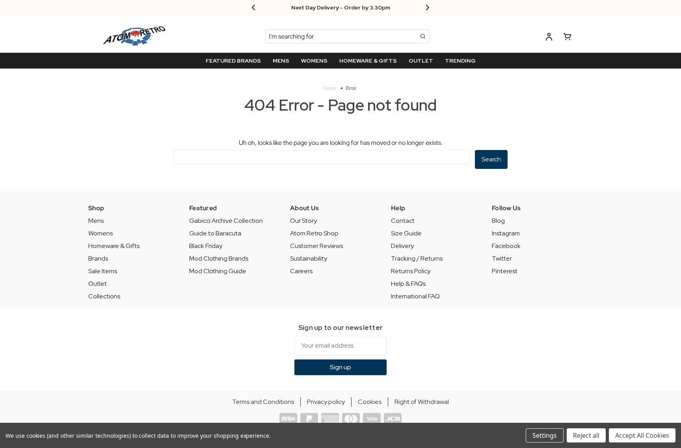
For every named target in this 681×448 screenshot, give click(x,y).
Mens (96, 221)
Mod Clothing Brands (218, 258)
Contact (403, 221)
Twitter (502, 258)
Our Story (303, 221)
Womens (100, 233)
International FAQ (415, 296)
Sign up (340, 367)
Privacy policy (326, 402)
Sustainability (308, 258)
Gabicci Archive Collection (226, 221)
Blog (498, 221)
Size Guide (406, 233)
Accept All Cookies (642, 435)
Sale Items (102, 271)
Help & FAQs (408, 284)
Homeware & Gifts (114, 246)
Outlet (97, 284)
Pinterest (504, 271)
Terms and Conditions (263, 402)
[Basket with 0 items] (567, 38)
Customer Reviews (316, 246)
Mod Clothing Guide (217, 271)
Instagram (506, 233)
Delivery (402, 246)
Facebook (506, 246)
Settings (544, 435)
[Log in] (549, 38)
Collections (104, 296)
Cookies (369, 402)
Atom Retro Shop (314, 233)
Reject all (586, 435)
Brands (98, 258)
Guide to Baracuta (215, 233)
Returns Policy (410, 271)
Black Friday (205, 246)
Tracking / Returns (417, 258)
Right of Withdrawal (421, 402)
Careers (301, 271)
